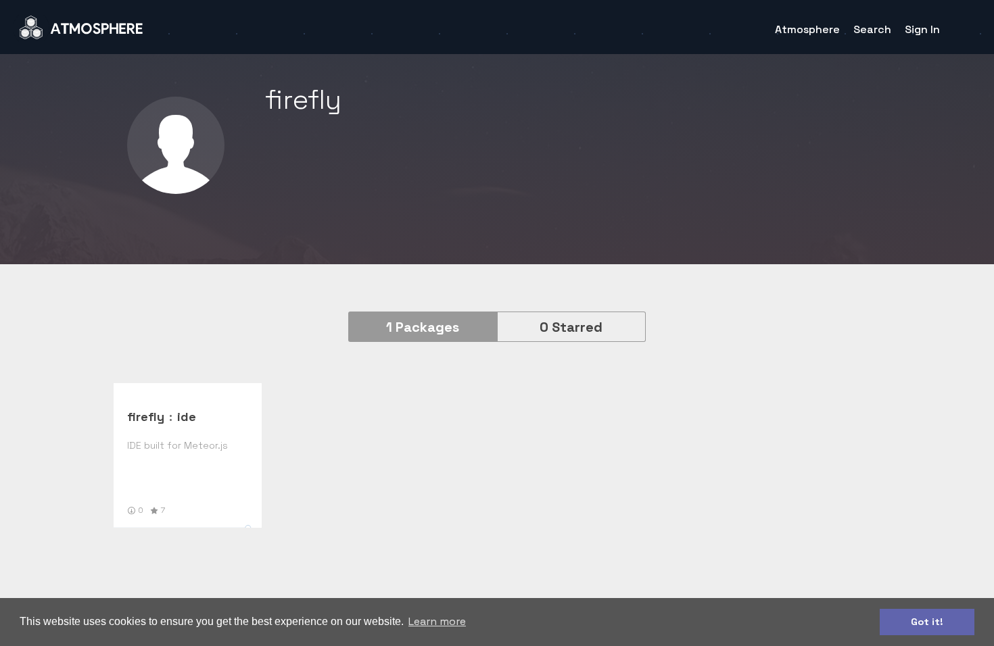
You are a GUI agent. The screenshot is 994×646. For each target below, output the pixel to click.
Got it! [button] (927, 622)
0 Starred (571, 327)
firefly (145, 416)
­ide (186, 416)
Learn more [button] (437, 621)
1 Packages (422, 327)
